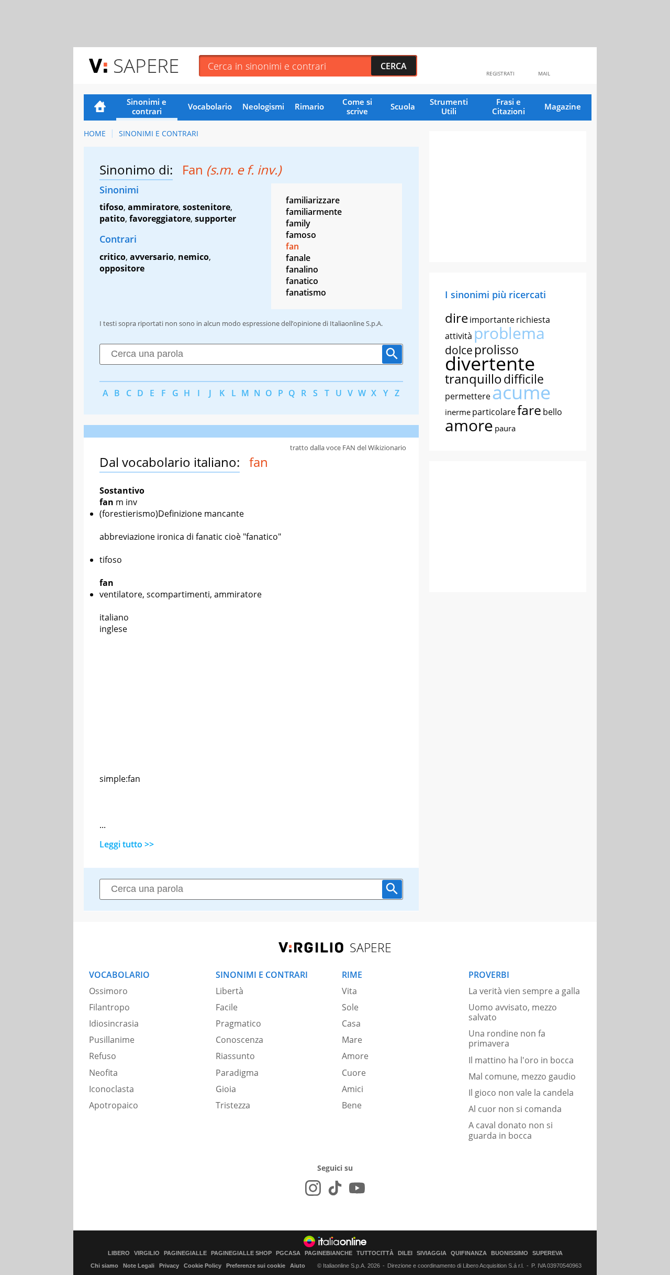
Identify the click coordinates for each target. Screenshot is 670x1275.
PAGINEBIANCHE (328, 1253)
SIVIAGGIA (431, 1253)
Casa (351, 1023)
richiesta (533, 319)
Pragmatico (238, 1023)
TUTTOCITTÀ (375, 1253)
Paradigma (237, 1072)
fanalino (302, 269)
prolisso (496, 349)
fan (292, 246)
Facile (227, 1007)
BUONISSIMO (509, 1253)
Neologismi (263, 106)
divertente (490, 363)
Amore (355, 1056)
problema (509, 333)
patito (112, 218)
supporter (215, 218)
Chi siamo (104, 1265)
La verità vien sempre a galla (524, 991)
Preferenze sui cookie (255, 1265)
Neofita (103, 1072)
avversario (152, 257)
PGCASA (288, 1253)
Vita (349, 991)
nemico (193, 257)
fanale (298, 258)
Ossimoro (108, 991)
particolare (494, 412)
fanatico (302, 281)
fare (529, 410)
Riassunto (235, 1056)
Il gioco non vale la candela (521, 1092)
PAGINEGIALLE (185, 1253)
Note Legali (138, 1265)
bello (552, 412)
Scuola (402, 106)
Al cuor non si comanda (515, 1109)
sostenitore (206, 207)
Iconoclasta (111, 1089)
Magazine (562, 106)
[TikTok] (335, 1188)
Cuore (354, 1072)
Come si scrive (357, 106)
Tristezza (233, 1105)
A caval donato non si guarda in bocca (510, 1130)
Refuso (102, 1056)
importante (492, 319)
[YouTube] (357, 1188)
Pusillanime (112, 1039)
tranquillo (473, 378)
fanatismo (306, 292)
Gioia (226, 1089)
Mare (352, 1039)
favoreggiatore (160, 218)
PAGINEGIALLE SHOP (241, 1253)
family (298, 223)
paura (505, 428)
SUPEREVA (547, 1253)
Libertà (229, 991)
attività (458, 336)
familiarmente (314, 211)
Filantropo (109, 1007)
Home (100, 107)
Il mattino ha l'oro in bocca (521, 1060)
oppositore (121, 268)
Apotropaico (113, 1105)
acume (521, 392)
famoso (301, 235)
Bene (352, 1105)
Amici (352, 1089)
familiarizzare (313, 200)
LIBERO (119, 1253)
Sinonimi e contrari (146, 106)
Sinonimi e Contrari (158, 133)
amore (469, 425)
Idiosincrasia (114, 1023)
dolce (459, 350)
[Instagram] (313, 1188)
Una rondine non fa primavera (506, 1038)
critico (112, 257)
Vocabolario (210, 106)
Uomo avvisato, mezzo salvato (512, 1012)
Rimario (309, 106)
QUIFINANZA (469, 1253)
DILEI (405, 1253)
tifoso (111, 207)
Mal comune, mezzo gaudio (522, 1076)
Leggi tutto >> (126, 844)
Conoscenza (239, 1039)
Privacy (169, 1265)
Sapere (146, 65)
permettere (467, 396)
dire (456, 317)
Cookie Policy (202, 1265)
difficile (524, 378)
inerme (458, 412)
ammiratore (153, 207)
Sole (350, 1007)
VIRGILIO (147, 1253)
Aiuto (297, 1265)
